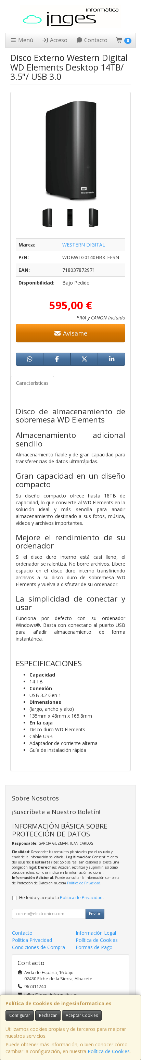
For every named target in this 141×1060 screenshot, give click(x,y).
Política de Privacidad (83, 883)
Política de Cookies (109, 1051)
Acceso (58, 40)
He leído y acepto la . (61, 897)
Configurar (19, 1015)
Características (32, 383)
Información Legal (96, 933)
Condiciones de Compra (38, 947)
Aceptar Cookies (82, 1015)
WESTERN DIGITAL (83, 244)
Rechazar (48, 1015)
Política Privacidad (32, 940)
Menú (25, 40)
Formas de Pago (94, 947)
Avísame (74, 333)
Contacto (95, 40)
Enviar (95, 914)
